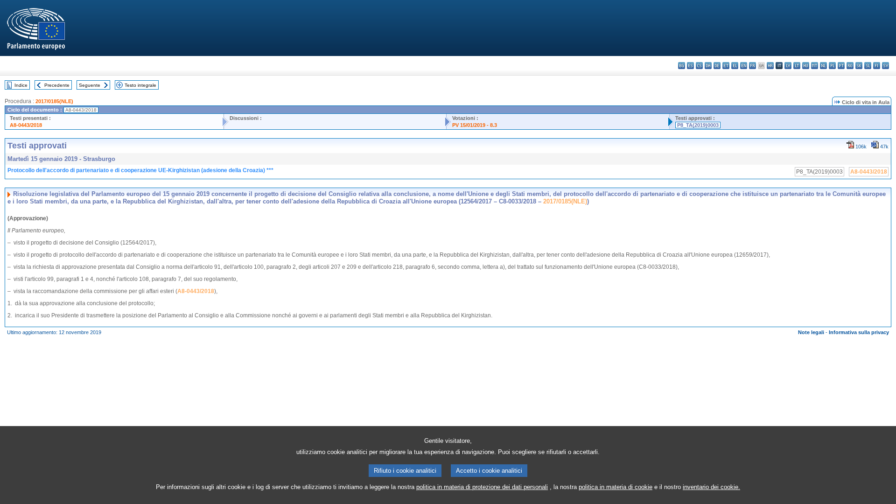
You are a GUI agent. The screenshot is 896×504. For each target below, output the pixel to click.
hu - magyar (805, 65)
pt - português (841, 65)
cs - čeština (699, 65)
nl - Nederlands (823, 65)
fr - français (752, 65)
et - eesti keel (725, 65)
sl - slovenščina (867, 65)
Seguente (89, 85)
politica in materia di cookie (615, 486)
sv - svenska (885, 65)
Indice (21, 85)
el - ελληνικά (734, 65)
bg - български (681, 65)
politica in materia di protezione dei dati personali (482, 486)
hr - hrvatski (770, 65)
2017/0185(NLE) (54, 101)
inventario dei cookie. (711, 486)
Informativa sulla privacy (859, 332)
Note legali (811, 332)
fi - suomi (876, 65)
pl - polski (832, 65)
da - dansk (708, 65)
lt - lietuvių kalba (796, 65)
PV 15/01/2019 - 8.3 (474, 125)
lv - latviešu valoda (787, 65)
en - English (743, 65)
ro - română (850, 65)
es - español (690, 65)
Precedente (57, 85)
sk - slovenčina (858, 65)
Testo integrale (140, 85)
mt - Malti (814, 65)
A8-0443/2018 (26, 125)
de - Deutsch (717, 65)
